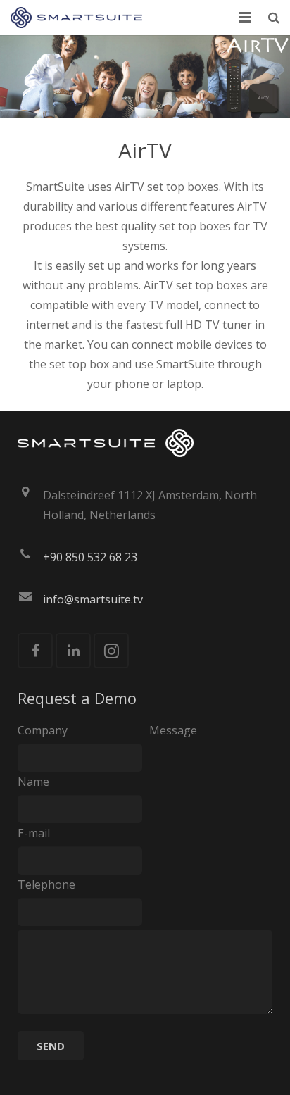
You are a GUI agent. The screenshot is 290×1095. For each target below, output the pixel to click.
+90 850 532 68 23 (90, 557)
